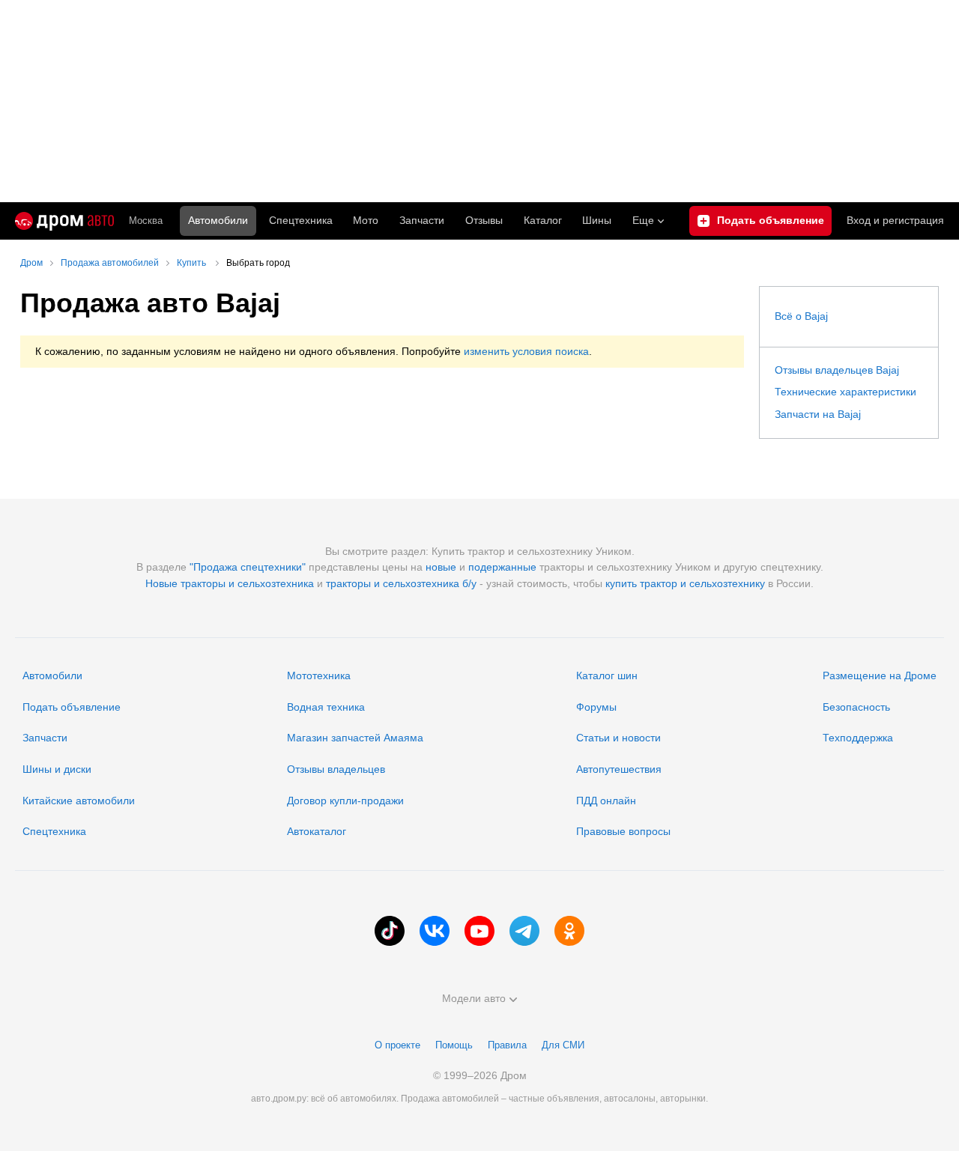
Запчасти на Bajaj (818, 414)
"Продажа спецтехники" (248, 567)
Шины (596, 220)
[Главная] (64, 221)
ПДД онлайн (606, 801)
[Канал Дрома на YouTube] (479, 931)
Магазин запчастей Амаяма (355, 738)
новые (441, 567)
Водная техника (326, 707)
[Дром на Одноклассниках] (569, 931)
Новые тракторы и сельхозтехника (229, 583)
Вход (895, 220)
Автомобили (218, 220)
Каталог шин (607, 675)
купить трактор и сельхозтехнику (685, 583)
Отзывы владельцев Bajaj (837, 370)
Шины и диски (56, 769)
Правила (507, 1045)
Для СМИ (563, 1045)
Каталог (543, 220)
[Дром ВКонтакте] (435, 931)
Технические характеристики (845, 392)
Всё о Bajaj (801, 316)
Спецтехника (54, 831)
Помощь (454, 1045)
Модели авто (474, 998)
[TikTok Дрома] (390, 931)
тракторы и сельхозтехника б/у (401, 583)
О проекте (397, 1045)
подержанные (502, 567)
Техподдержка (858, 738)
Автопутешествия (619, 769)
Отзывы (484, 220)
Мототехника (319, 675)
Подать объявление (71, 707)
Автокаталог (316, 831)
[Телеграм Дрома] (524, 931)
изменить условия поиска (526, 351)
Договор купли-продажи (345, 801)
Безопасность (856, 707)
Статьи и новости (618, 738)
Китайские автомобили (78, 801)
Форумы (596, 707)
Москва (146, 220)
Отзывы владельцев (336, 769)
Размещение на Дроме (880, 675)
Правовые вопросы (623, 831)
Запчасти (421, 220)
